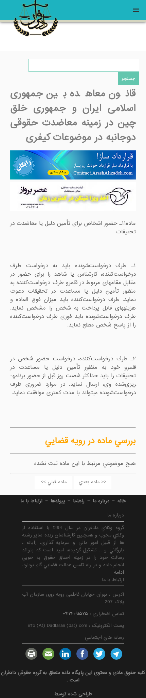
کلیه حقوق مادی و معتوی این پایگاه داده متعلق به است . (73, 676)
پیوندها (58, 501)
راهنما (79, 501)
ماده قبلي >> (53, 482)
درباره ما (101, 501)
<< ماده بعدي (93, 482)
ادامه (119, 572)
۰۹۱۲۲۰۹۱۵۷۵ (75, 613)
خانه (121, 501)
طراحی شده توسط (73, 694)
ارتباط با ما (31, 501)
